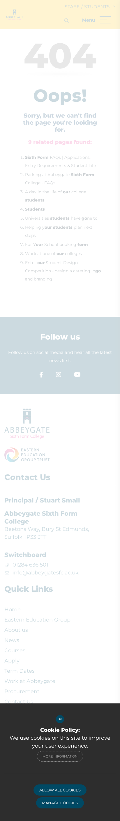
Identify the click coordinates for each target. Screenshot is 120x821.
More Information (60, 756)
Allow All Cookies (60, 790)
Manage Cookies (60, 803)
